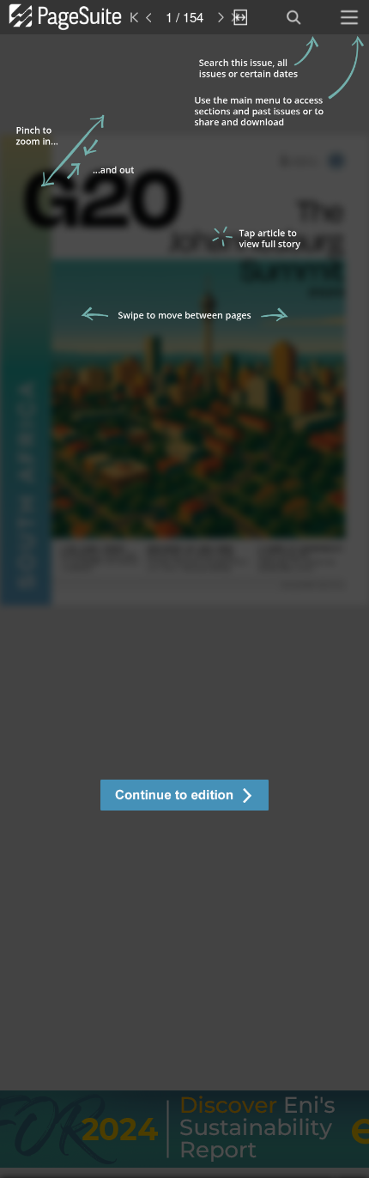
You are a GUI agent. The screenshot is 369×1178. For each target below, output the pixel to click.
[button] (184, 797)
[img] (184, 606)
